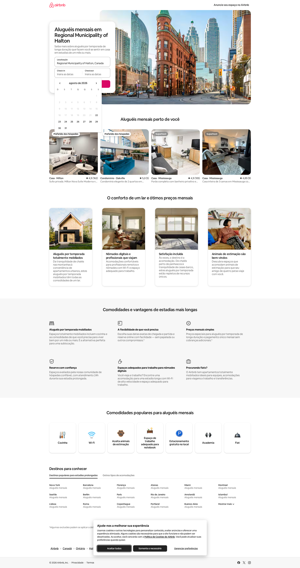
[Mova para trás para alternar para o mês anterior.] (60, 83)
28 (90, 121)
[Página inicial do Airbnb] (57, 5)
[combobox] (82, 63)
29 (96, 121)
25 (72, 121)
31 (66, 128)
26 (78, 121)
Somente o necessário (150, 548)
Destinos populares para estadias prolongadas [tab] (73, 475)
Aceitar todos (114, 548)
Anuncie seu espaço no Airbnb (231, 5)
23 (59, 121)
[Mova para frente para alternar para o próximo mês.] (96, 83)
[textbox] (68, 74)
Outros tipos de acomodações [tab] (118, 475)
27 (84, 121)
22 (96, 115)
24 (65, 121)
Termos (90, 562)
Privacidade (77, 562)
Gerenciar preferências (186, 548)
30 (59, 128)
